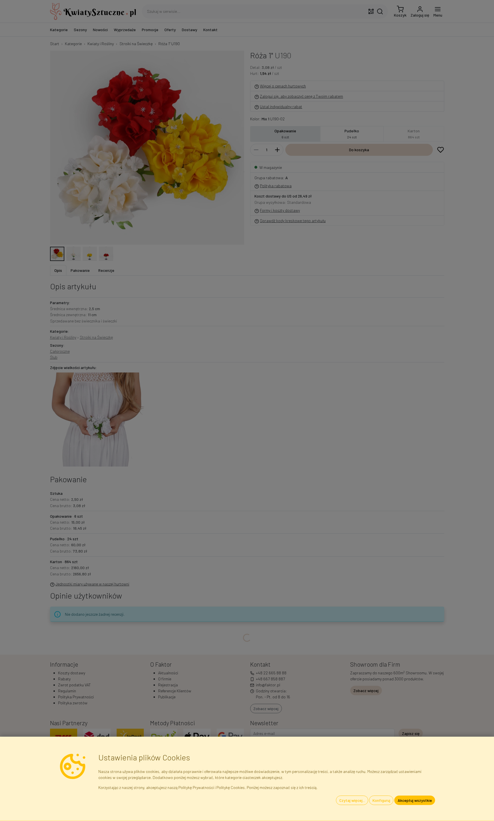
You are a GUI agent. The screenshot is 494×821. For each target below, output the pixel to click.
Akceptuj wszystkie (415, 800)
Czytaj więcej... (352, 800)
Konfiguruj (381, 800)
